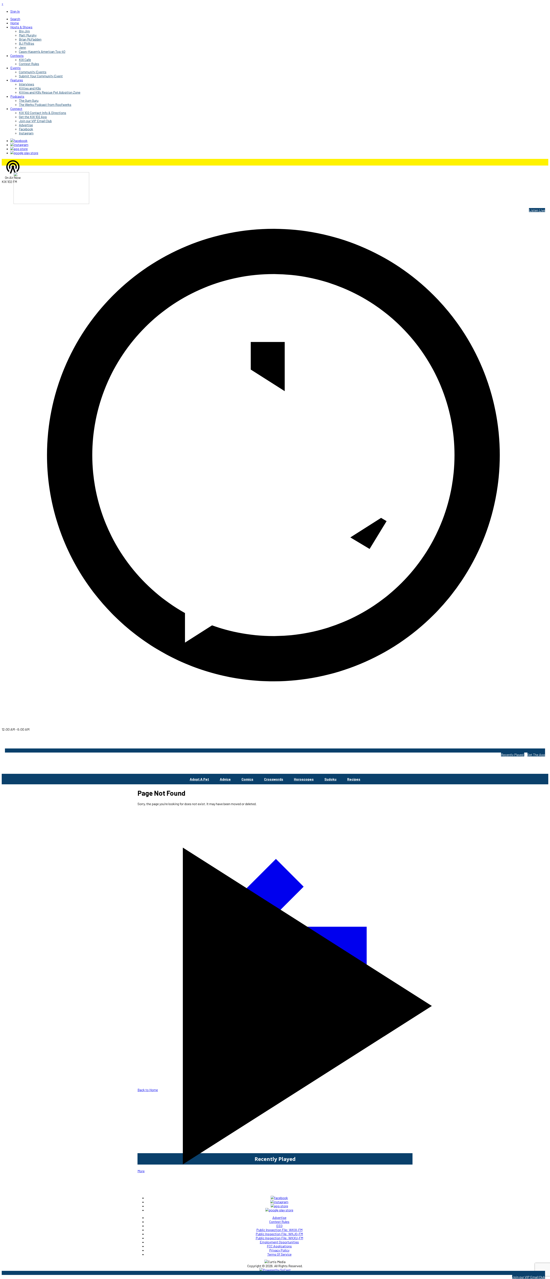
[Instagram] (19, 145)
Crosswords (273, 779)
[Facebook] (19, 140)
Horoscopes (304, 779)
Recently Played (512, 755)
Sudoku (330, 779)
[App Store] (19, 149)
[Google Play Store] (24, 153)
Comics (247, 779)
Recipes (353, 779)
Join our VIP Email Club (528, 1277)
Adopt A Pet (199, 779)
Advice (225, 779)
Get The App (536, 755)
